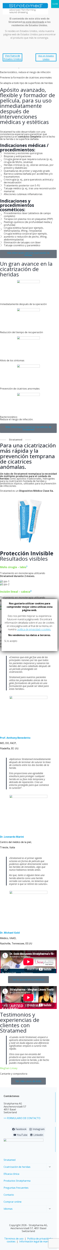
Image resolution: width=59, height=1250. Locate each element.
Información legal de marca (34, 1241)
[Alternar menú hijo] (49, 1167)
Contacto (9, 1194)
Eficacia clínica (11, 1174)
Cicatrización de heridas (17, 1167)
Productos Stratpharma (17, 1180)
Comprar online (12, 1201)
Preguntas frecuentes (16, 1187)
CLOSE (55, 4)
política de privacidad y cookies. (34, 629)
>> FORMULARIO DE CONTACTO (22, 1118)
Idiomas (8, 1208)
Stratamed (9, 1160)
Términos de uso (13, 1238)
